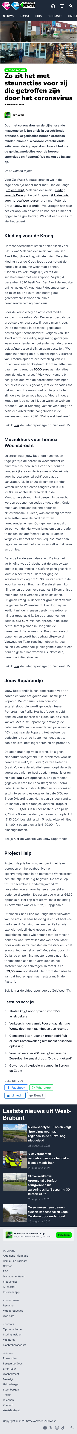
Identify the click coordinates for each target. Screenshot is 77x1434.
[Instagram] (57, 1428)
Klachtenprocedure (14, 1344)
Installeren (64, 1235)
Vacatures (9, 1339)
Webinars (8, 1315)
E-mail (38, 1095)
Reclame (8, 1305)
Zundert (8, 1405)
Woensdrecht (11, 1373)
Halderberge (10, 1384)
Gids (38, 16)
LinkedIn (17, 1095)
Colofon (7, 1266)
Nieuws (8, 16)
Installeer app (11, 1292)
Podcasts (55, 16)
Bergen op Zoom (13, 1363)
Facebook (18, 1087)
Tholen (7, 1394)
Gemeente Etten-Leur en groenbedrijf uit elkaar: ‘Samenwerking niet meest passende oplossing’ (40, 1041)
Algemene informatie (15, 1255)
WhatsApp (43, 1087)
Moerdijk (8, 1379)
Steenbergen (11, 1389)
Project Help (14, 190)
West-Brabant (15, 70)
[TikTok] (63, 1428)
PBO (5, 1271)
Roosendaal (10, 1358)
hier (16, 425)
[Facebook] (45, 1428)
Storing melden (12, 1334)
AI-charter (9, 1286)
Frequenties (10, 1281)
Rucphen (8, 1399)
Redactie (18, 115)
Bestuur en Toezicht (15, 1260)
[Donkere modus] (72, 1428)
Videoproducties (13, 1310)
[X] (51, 1428)
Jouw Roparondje (26, 206)
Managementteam (14, 1276)
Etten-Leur (9, 1368)
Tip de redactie (12, 1329)
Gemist (24, 16)
